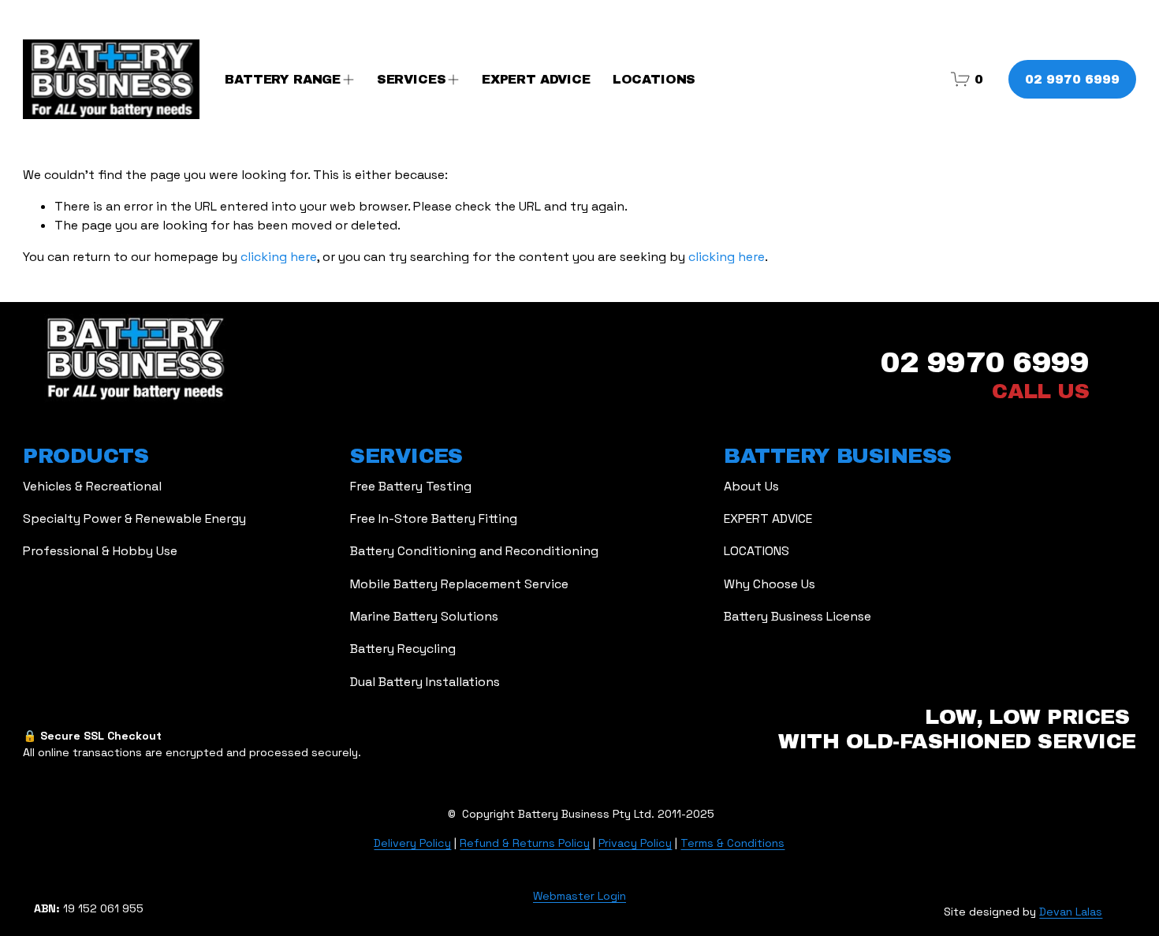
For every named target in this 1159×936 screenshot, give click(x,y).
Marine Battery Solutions (424, 616)
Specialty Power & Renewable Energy (134, 518)
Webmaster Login (579, 896)
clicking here (278, 256)
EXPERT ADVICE (536, 79)
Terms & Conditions (732, 843)
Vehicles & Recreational (92, 486)
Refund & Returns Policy (525, 843)
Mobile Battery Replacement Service (459, 584)
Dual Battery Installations (425, 681)
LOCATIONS (654, 79)
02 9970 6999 (1072, 79)
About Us (751, 486)
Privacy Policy (635, 843)
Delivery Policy (412, 843)
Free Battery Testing (410, 486)
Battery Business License (797, 616)
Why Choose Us (769, 584)
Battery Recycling (403, 648)
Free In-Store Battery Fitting (433, 518)
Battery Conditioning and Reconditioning (474, 551)
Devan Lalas (1070, 911)
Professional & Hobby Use (100, 551)
